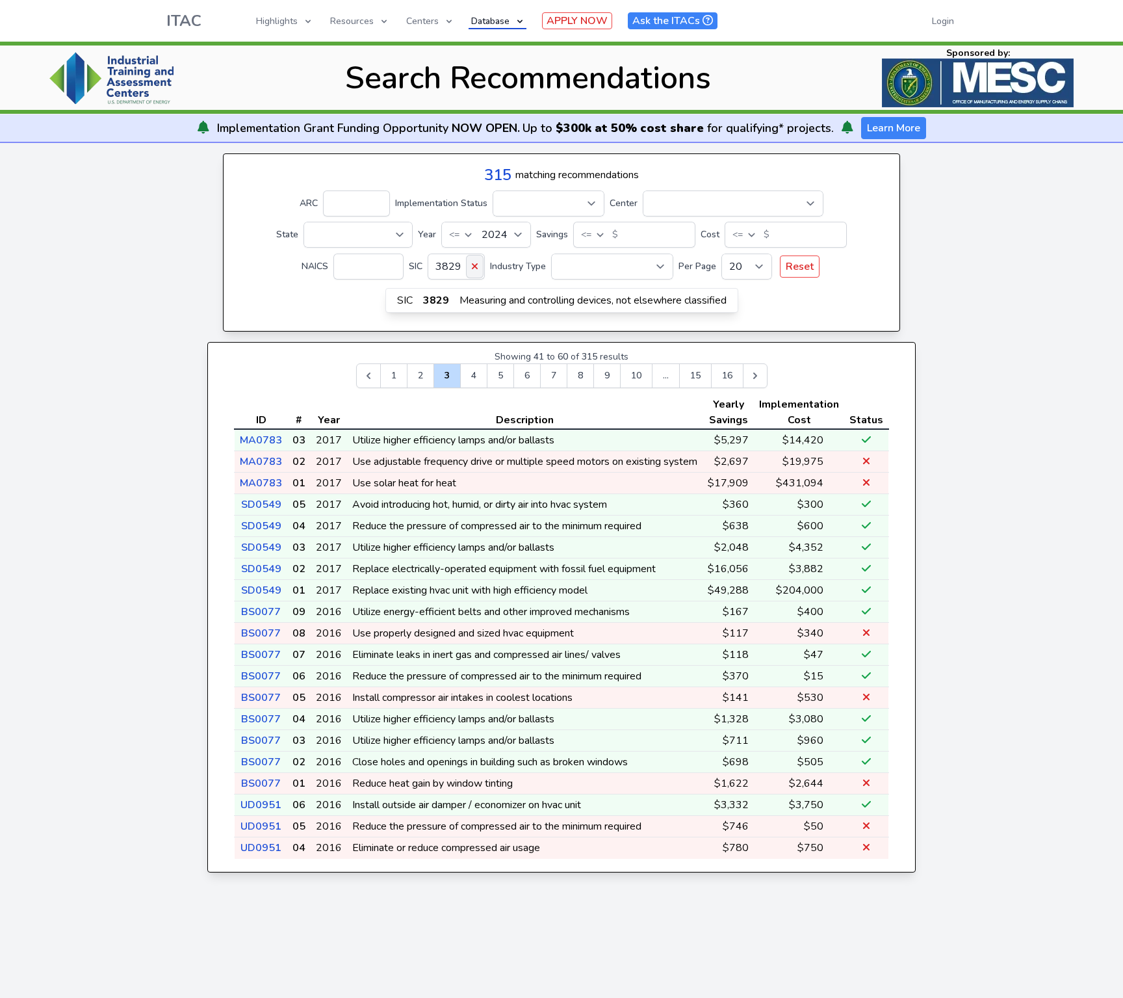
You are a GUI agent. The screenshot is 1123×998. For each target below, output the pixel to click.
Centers (422, 21)
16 (727, 375)
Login (943, 21)
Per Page (697, 266)
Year (427, 234)
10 (636, 375)
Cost (710, 234)
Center (624, 203)
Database (490, 21)
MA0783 (261, 440)
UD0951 (260, 805)
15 (695, 375)
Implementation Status (441, 203)
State (287, 234)
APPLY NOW (577, 21)
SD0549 (261, 504)
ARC (309, 203)
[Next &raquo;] (755, 375)
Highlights (277, 21)
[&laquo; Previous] (368, 375)
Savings (552, 234)
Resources (352, 21)
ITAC (183, 20)
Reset (800, 266)
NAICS (315, 266)
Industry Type (518, 266)
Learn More (893, 128)
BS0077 (261, 612)
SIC (415, 266)
